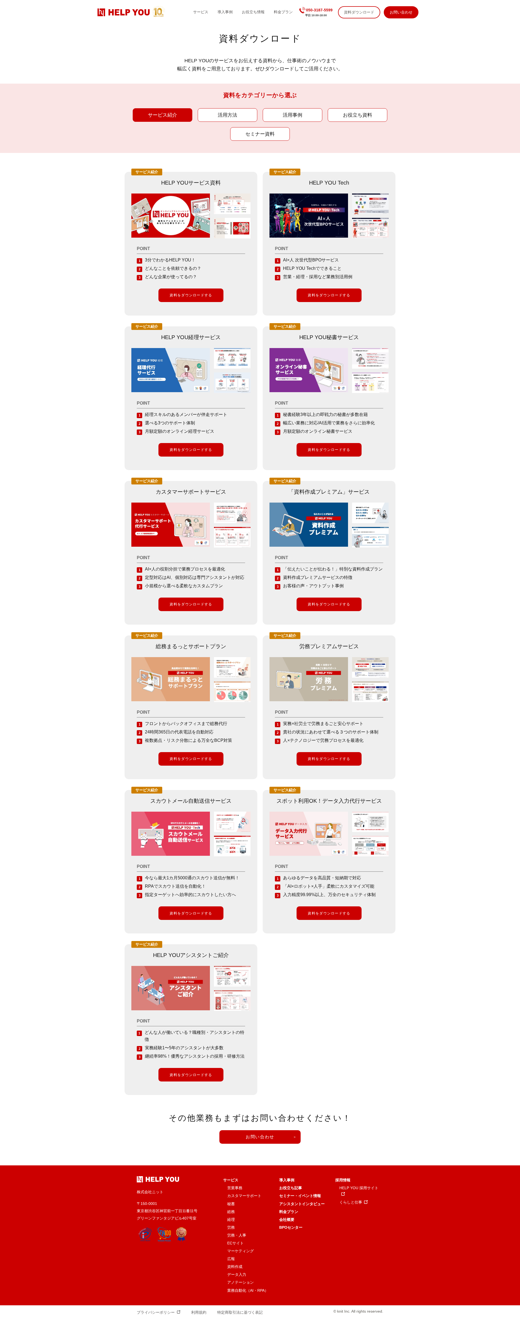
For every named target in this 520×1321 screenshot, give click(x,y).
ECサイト (235, 1243)
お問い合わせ (260, 1137)
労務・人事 (236, 1235)
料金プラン (288, 1211)
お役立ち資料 (357, 115)
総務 (231, 1211)
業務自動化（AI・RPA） (247, 1290)
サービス (230, 1180)
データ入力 (236, 1274)
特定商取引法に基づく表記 (240, 1312)
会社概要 (286, 1219)
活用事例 (292, 115)
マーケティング (240, 1251)
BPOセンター (291, 1227)
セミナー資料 (260, 134)
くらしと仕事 (350, 1202)
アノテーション (240, 1282)
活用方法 (227, 115)
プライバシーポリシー (156, 1312)
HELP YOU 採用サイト (358, 1188)
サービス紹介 (162, 115)
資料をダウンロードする (191, 295)
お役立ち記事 (290, 1188)
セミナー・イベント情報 (300, 1196)
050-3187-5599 (319, 10)
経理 (231, 1219)
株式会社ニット (150, 1192)
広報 (231, 1259)
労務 (231, 1227)
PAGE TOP (503, 1274)
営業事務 (234, 1188)
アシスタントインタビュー (302, 1204)
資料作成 (234, 1266)
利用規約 (198, 1312)
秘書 (231, 1204)
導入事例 (286, 1180)
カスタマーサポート (244, 1196)
